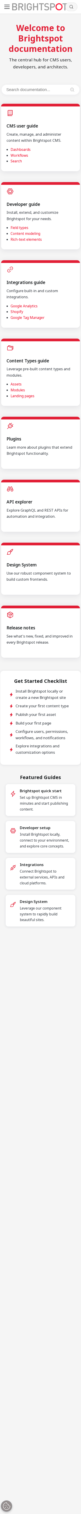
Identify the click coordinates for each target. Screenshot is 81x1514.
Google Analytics (24, 305)
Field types (19, 227)
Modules (18, 390)
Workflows (19, 155)
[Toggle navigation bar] (7, 6)
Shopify (17, 311)
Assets (16, 384)
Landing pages (22, 395)
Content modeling (25, 233)
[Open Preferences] (6, 1506)
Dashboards (21, 149)
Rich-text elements (26, 239)
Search (16, 161)
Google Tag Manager (28, 317)
